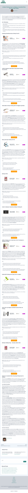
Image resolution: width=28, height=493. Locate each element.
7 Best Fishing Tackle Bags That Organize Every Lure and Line (9, 471)
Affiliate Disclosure (14, 482)
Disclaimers (14, 481)
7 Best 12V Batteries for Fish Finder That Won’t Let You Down (9, 469)
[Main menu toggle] (26, 2)
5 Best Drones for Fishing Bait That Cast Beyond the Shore (9, 470)
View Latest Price (14, 103)
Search (2, 460)
